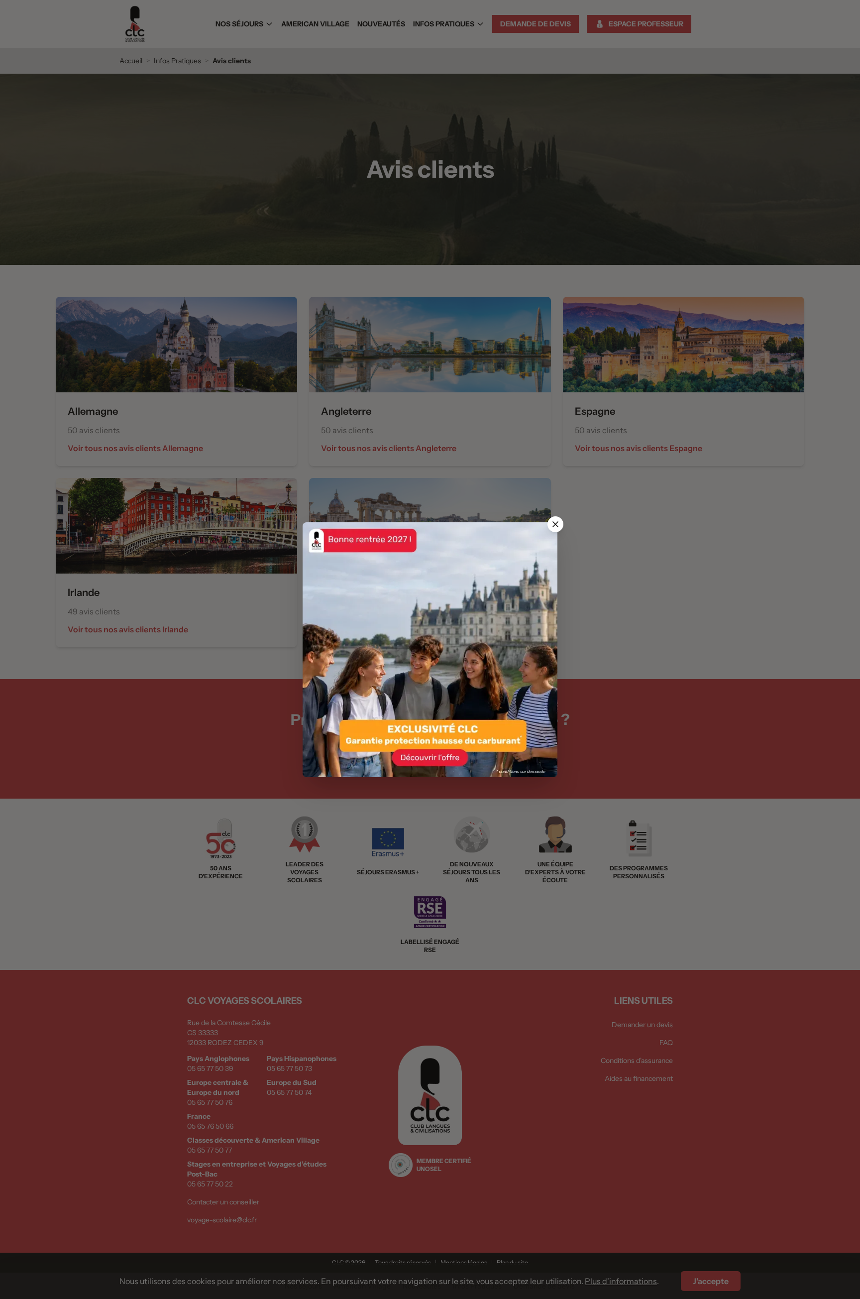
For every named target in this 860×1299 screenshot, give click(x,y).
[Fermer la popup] (555, 524)
